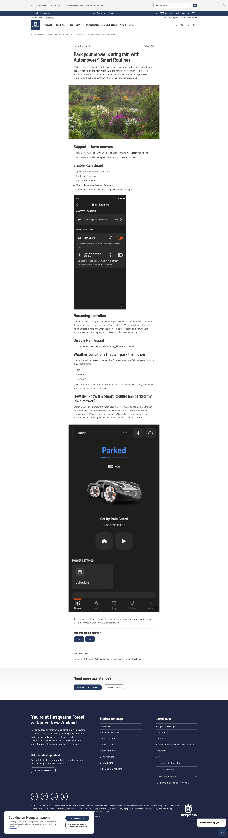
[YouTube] (54, 796)
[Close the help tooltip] (223, 821)
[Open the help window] (222, 832)
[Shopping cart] (194, 25)
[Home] (35, 25)
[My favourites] (188, 25)
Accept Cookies (77, 818)
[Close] (91, 814)
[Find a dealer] (182, 25)
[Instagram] (44, 796)
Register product (178, 18)
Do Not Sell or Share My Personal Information (77, 825)
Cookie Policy (13, 829)
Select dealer (192, 18)
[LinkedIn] (64, 796)
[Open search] (176, 25)
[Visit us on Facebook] (34, 796)
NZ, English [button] (49, 18)
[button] (47, 25)
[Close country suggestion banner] (224, 5)
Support (167, 18)
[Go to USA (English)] (195, 5)
